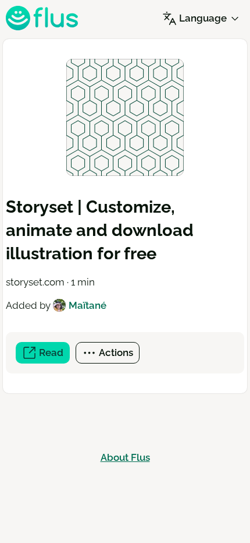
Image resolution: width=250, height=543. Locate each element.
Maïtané (87, 305)
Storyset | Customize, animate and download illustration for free (100, 230)
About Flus (125, 457)
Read (53, 355)
